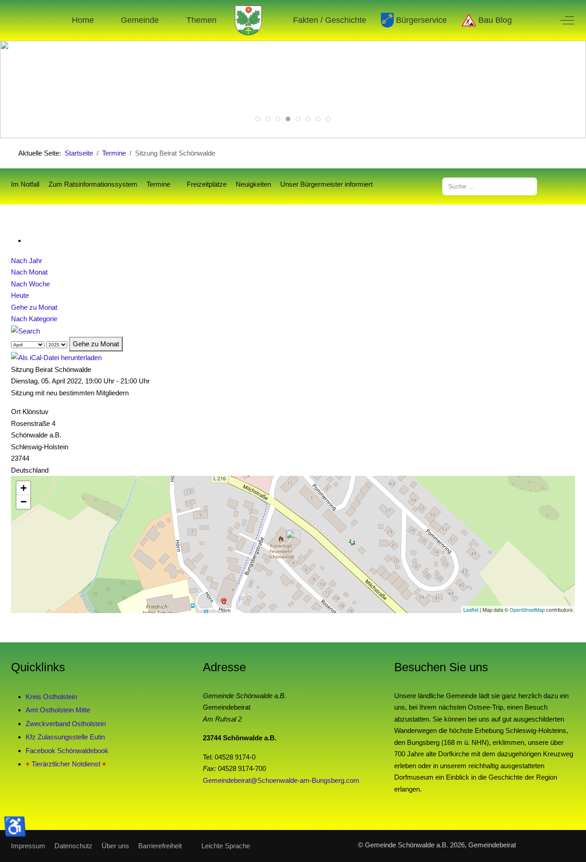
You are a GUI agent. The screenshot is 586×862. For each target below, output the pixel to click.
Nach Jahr (26, 260)
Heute (20, 295)
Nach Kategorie (34, 319)
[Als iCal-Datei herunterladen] (56, 357)
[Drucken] (28, 240)
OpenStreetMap (527, 609)
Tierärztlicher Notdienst (66, 764)
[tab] (257, 119)
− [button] (24, 501)
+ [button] (24, 488)
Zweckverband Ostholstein (66, 723)
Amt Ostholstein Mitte (58, 710)
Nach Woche (30, 284)
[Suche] (25, 330)
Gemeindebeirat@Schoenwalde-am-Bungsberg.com (281, 780)
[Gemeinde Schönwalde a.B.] (248, 20)
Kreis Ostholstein (51, 696)
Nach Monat (29, 272)
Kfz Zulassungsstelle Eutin (65, 737)
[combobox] (489, 186)
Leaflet (470, 609)
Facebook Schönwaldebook (67, 750)
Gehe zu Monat (34, 307)
